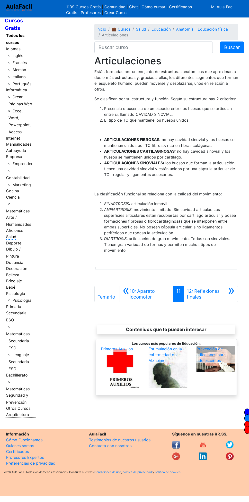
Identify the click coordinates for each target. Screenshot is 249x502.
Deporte (13, 243)
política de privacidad (137, 472)
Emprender (22, 163)
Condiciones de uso (107, 472)
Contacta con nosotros (110, 445)
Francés (19, 62)
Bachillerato (17, 375)
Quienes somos (20, 445)
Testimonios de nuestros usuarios (120, 439)
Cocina (12, 190)
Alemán (19, 69)
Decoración (16, 268)
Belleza (12, 274)
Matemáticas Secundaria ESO (18, 340)
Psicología (15, 293)
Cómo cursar (153, 6)
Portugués (21, 83)
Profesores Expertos (25, 457)
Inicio (101, 29)
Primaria (13, 306)
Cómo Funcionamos (24, 439)
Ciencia (13, 197)
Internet (13, 138)
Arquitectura (17, 414)
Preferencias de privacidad (30, 463)
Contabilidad (18, 177)
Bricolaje (14, 280)
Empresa (14, 156)
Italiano (19, 76)
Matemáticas (18, 211)
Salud (11, 236)
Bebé (10, 287)
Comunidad (114, 6)
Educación (161, 29)
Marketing (21, 184)
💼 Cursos (121, 29)
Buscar (232, 47)
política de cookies (167, 472)
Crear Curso (115, 12)
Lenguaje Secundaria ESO (19, 361)
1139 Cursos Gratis (84, 6)
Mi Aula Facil (222, 6)
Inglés (17, 55)
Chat (133, 6)
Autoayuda (16, 150)
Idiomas (13, 48)
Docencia (14, 262)
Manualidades (18, 144)
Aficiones (14, 230)
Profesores (91, 12)
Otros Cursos (18, 408)
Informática (16, 89)
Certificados (17, 451)
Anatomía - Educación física (202, 29)
